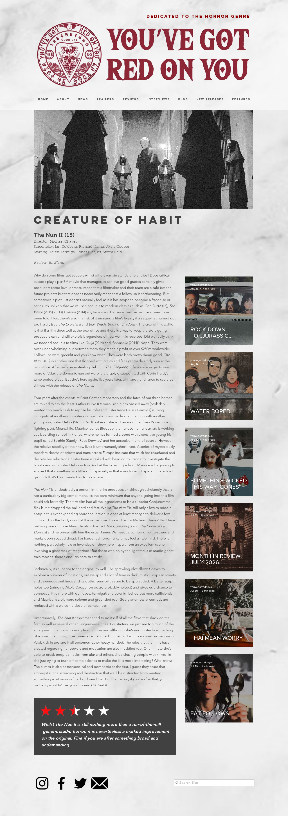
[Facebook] (61, 783)
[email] (99, 783)
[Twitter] (80, 783)
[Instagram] (42, 783)
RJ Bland (56, 263)
